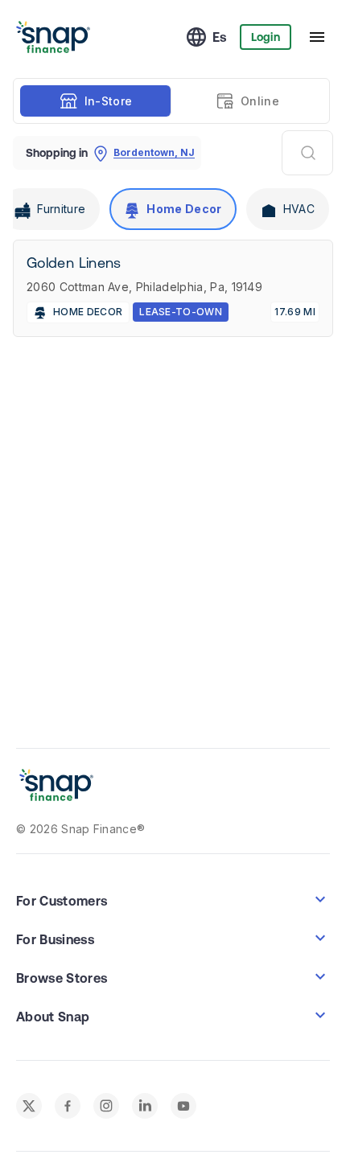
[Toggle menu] (317, 37)
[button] (173, 899)
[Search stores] (307, 152)
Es (219, 37)
